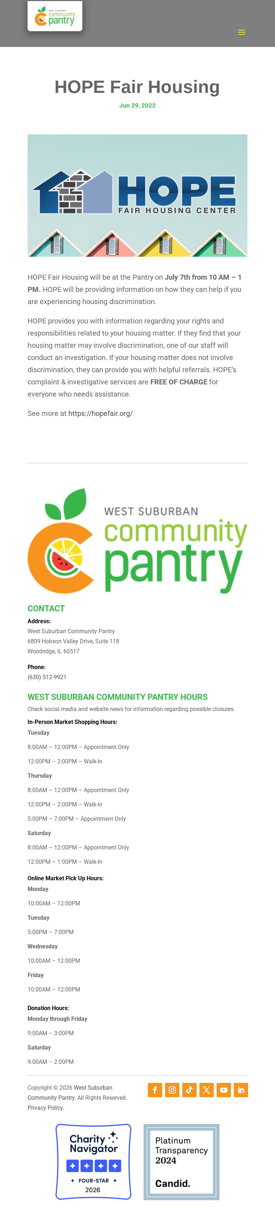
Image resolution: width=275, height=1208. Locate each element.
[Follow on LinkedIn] (241, 1090)
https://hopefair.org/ (100, 413)
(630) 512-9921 (47, 677)
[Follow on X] (206, 1090)
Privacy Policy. (46, 1107)
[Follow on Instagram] (172, 1090)
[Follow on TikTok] (189, 1090)
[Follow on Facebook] (155, 1090)
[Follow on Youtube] (224, 1090)
